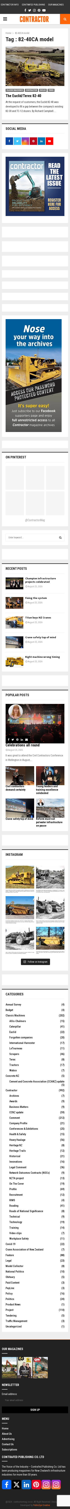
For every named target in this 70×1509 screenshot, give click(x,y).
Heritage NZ (15, 1145)
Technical (14, 1216)
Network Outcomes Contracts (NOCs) (29, 1172)
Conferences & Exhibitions (23, 1128)
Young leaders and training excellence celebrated (47, 790)
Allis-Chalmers (17, 1021)
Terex (51, 90)
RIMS (12, 1200)
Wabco (13, 1070)
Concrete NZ (12, 1075)
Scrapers (14, 1054)
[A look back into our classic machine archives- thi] (50, 880)
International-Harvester (22, 1042)
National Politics (15, 1271)
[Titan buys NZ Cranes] (14, 622)
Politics (10, 1299)
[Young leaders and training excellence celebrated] (50, 775)
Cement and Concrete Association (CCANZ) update (36, 1081)
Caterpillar (15, 1026)
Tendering (11, 1315)
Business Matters (18, 1106)
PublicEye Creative (41, 1505)
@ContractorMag (35, 520)
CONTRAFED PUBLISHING (33, 4)
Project (9, 1309)
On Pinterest (16, 457)
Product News (13, 1304)
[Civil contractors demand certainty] (20, 775)
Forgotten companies (21, 1037)
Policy (9, 1293)
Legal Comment (17, 1167)
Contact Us (8, 1444)
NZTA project (16, 1178)
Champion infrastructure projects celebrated (40, 580)
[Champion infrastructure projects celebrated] (14, 583)
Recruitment (16, 1194)
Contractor (31, 90)
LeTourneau (15, 1048)
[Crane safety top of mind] (14, 642)
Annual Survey (13, 1004)
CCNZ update (16, 1112)
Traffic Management (16, 1321)
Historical (14, 1156)
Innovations (15, 1161)
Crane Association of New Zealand (24, 1249)
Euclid (43, 90)
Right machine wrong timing (42, 657)
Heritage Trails (17, 1150)
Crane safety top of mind (40, 637)
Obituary (10, 1277)
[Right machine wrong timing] (14, 662)
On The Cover (16, 1183)
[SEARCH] (60, 537)
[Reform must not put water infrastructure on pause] (50, 808)
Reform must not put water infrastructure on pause (49, 822)
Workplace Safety (19, 1238)
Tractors (14, 1064)
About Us (7, 1433)
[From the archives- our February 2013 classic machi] (20, 880)
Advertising (8, 1439)
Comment (14, 1117)
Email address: (9, 1394)
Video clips (15, 1233)
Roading (13, 1205)
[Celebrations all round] (35, 723)
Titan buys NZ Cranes (38, 617)
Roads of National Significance (26, 1211)
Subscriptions (9, 1449)
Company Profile (18, 1123)
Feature (10, 1255)
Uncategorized (13, 1326)
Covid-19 (10, 1244)
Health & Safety (17, 1134)
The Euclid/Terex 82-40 (23, 96)
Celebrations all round (23, 745)
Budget (9, 1010)
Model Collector (14, 1266)
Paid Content (12, 1282)
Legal (9, 1260)
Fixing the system (36, 598)
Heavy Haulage (17, 1139)
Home (5, 1428)
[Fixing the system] (14, 603)
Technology (15, 1222)
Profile (13, 1189)
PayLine (10, 1288)
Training (13, 1227)
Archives (14, 1095)
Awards (13, 1101)
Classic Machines (15, 90)
